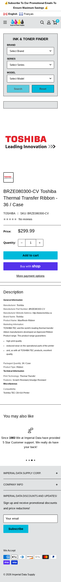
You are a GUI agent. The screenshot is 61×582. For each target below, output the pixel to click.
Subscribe (15, 529)
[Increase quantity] (39, 242)
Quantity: (9, 242)
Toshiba (9, 213)
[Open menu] (5, 22)
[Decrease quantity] (21, 242)
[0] (55, 22)
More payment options (30, 276)
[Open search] (42, 22)
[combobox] (30, 51)
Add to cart (31, 255)
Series (11, 58)
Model (11, 72)
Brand (11, 45)
